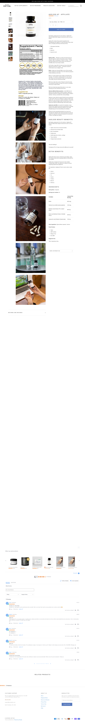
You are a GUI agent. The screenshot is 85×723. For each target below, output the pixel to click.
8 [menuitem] (46, 663)
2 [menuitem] (38, 663)
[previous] (3, 678)
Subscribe (66, 704)
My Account (43, 706)
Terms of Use (43, 704)
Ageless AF (21, 609)
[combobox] (12, 594)
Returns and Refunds (15, 312)
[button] (5, 560)
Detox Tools (61, 5)
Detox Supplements (21, 5)
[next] (81, 678)
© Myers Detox (10, 718)
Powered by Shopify (18, 719)
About (42, 695)
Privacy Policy (43, 702)
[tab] (64, 581)
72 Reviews (56, 15)
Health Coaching (49, 5)
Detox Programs (35, 5)
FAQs (42, 708)
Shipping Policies (44, 697)
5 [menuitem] (42, 663)
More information (55, 250)
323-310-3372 (8, 699)
